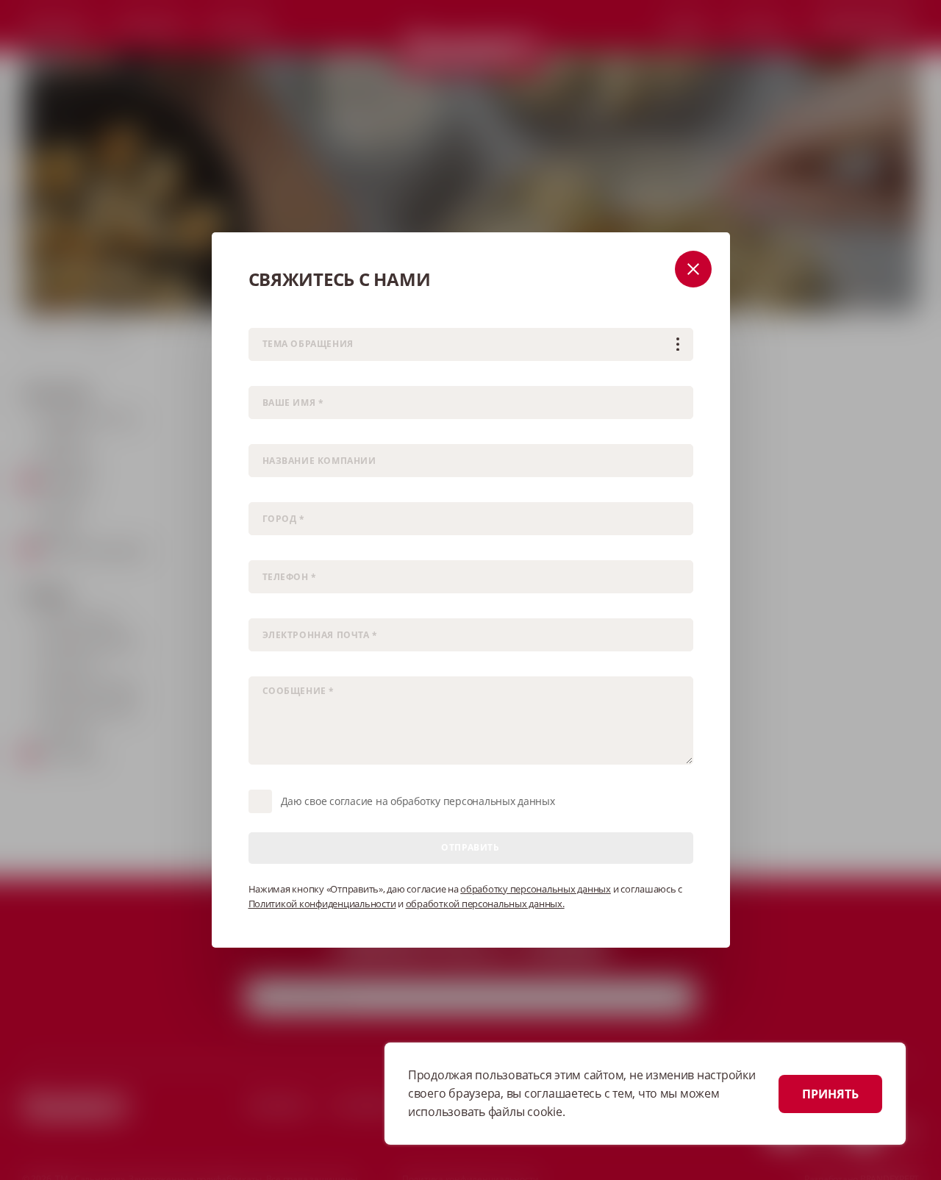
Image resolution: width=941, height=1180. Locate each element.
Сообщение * (276, 665)
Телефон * (270, 549)
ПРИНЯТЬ (830, 1094)
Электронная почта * (292, 607)
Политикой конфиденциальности (322, 903)
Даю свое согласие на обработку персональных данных (418, 801)
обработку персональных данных (535, 888)
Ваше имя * (273, 375)
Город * (263, 491)
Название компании (291, 433)
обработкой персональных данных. (485, 903)
